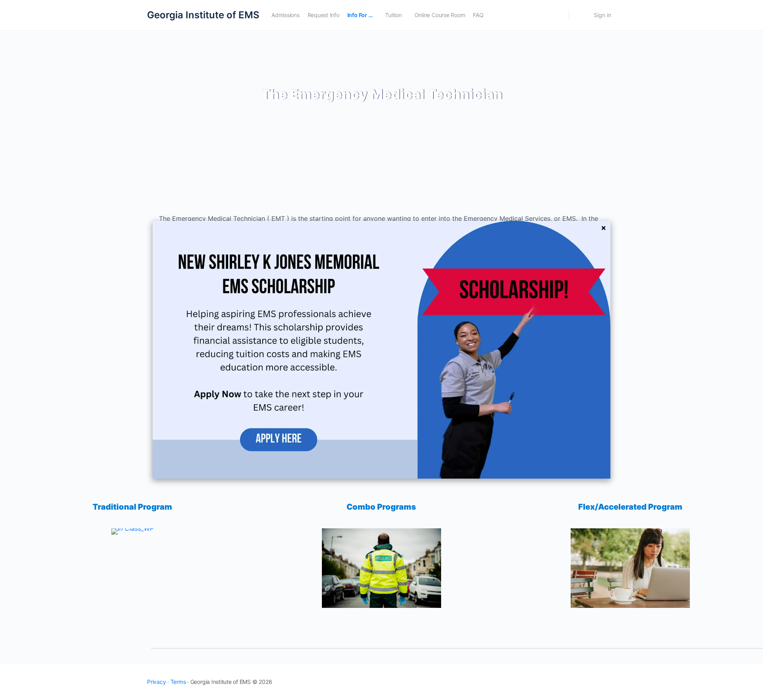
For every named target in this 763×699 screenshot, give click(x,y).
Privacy (156, 681)
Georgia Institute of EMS (203, 15)
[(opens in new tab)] (381, 349)
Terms (178, 681)
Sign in (602, 15)
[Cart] (580, 15)
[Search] (557, 15)
